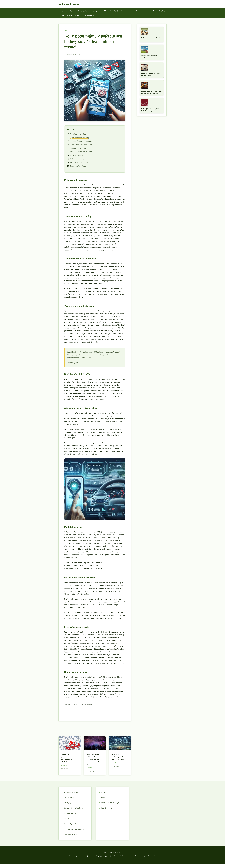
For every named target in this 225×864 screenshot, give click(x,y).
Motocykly (95, 11)
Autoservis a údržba (66, 11)
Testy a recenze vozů (91, 15)
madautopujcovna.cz (68, 4)
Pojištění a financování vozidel (69, 15)
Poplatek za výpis (76, 155)
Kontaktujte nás (87, 704)
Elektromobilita (82, 11)
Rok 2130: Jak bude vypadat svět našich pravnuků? (119, 757)
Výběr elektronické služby (79, 138)
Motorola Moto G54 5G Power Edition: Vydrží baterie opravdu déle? (93, 759)
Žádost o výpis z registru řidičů (81, 152)
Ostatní (146, 11)
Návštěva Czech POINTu (79, 148)
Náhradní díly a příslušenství (113, 11)
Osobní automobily (133, 11)
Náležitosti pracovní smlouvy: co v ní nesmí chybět (68, 758)
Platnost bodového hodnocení (81, 159)
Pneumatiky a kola (159, 11)
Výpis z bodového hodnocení (81, 145)
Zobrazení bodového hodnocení (82, 141)
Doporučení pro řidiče (78, 166)
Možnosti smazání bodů (79, 162)
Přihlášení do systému (78, 134)
